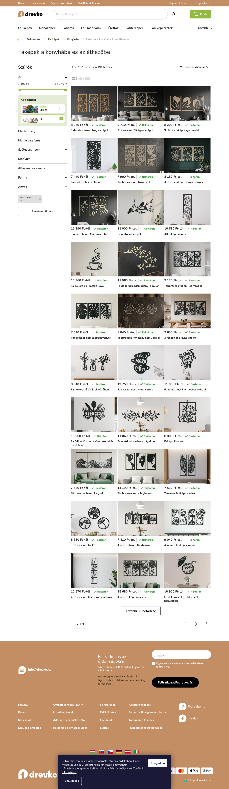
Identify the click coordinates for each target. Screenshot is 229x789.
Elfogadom (158, 763)
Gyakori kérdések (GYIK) (69, 705)
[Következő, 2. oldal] (196, 624)
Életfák (104, 728)
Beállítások (72, 781)
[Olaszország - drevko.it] (136, 751)
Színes (43, 108)
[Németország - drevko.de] (119, 751)
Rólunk (22, 3)
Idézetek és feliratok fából (145, 728)
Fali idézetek (108, 712)
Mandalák (106, 720)
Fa (43, 119)
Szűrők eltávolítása (42, 211)
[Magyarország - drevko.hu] (92, 751)
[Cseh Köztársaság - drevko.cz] (110, 751)
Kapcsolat (39, 3)
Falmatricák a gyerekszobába (147, 712)
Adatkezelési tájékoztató (69, 720)
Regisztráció (203, 3)
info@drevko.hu (40, 669)
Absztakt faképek (140, 705)
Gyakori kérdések (61, 3)
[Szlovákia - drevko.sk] (101, 751)
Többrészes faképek (141, 720)
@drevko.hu (196, 706)
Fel (82, 624)
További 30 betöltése (141, 611)
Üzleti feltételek (63, 712)
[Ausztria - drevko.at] (128, 751)
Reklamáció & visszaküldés (70, 728)
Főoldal (23, 705)
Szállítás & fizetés (89, 3)
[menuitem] (25, 28)
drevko (193, 718)
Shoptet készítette (199, 780)
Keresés (174, 14)
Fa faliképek (108, 705)
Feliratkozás (184, 682)
